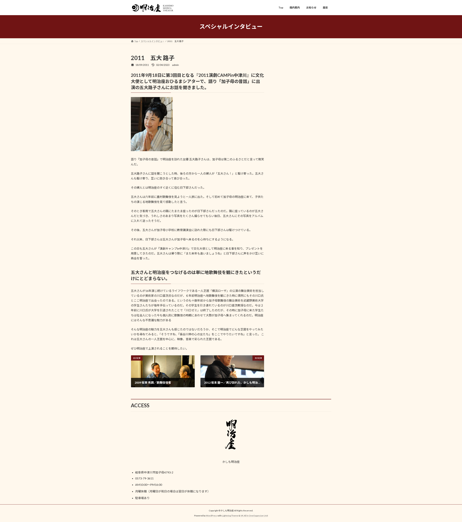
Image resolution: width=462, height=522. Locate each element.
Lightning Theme (230, 515)
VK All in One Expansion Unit (254, 515)
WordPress (211, 515)
